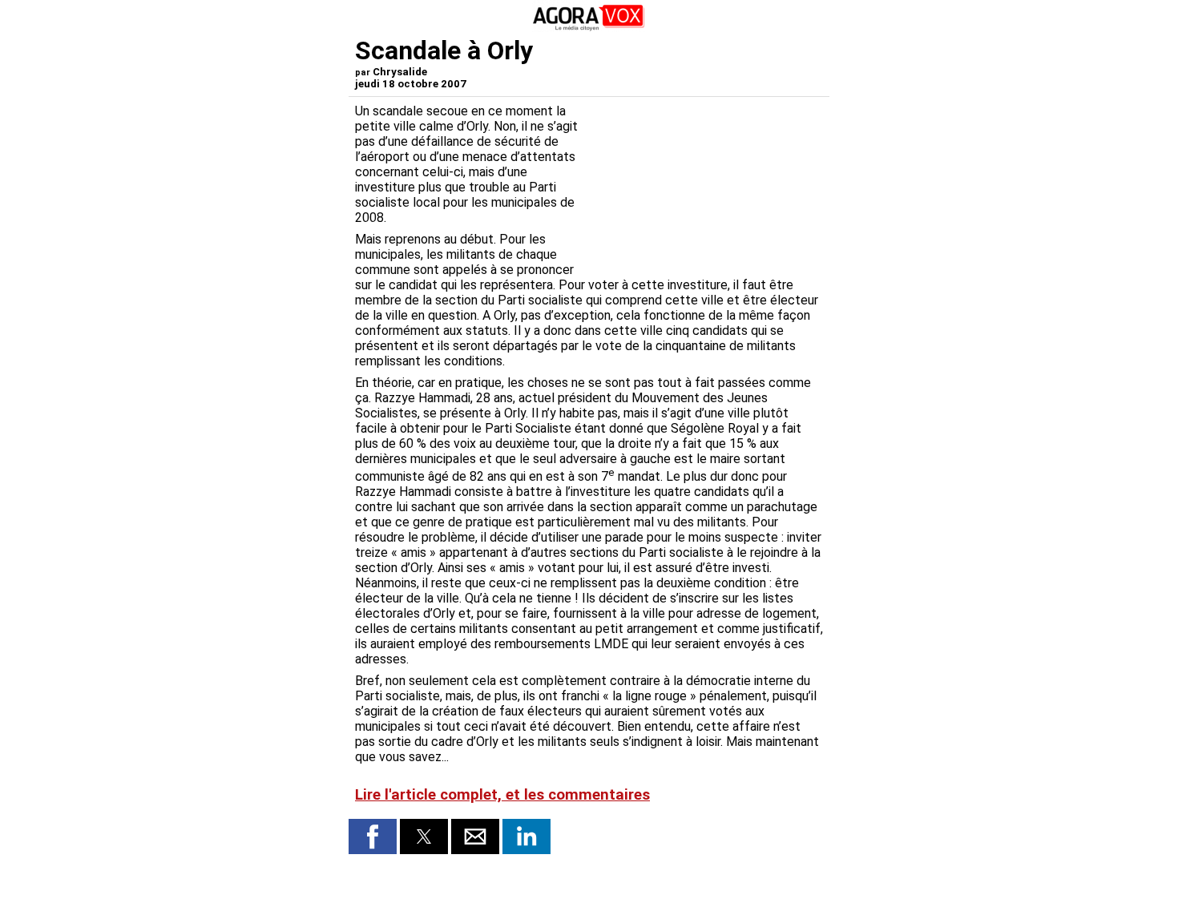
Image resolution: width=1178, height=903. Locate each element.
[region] (703, 187)
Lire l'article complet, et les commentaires (502, 795)
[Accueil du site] (589, 27)
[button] (373, 836)
